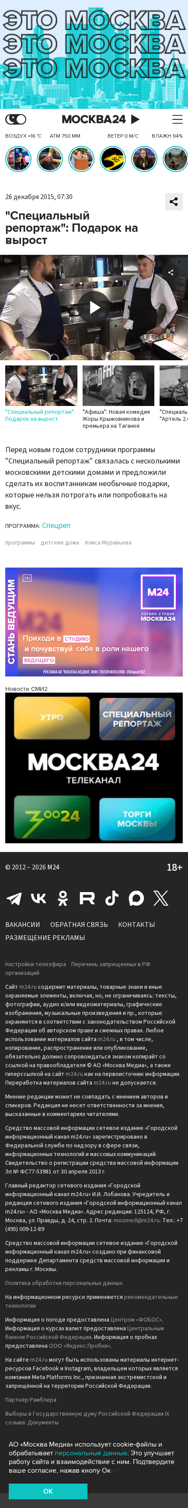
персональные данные (91, 1453)
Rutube (87, 898)
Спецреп (56, 525)
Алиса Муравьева (108, 543)
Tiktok (112, 898)
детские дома (60, 543)
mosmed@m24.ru (137, 1220)
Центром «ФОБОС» (136, 1319)
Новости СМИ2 (26, 689)
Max (136, 898)
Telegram (14, 898)
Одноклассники (63, 898)
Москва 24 (94, 120)
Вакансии (22, 925)
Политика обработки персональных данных (63, 1283)
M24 (53, 867)
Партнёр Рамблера (30, 1400)
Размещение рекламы (45, 938)
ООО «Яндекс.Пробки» (79, 1346)
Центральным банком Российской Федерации (84, 1333)
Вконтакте (38, 898)
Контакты (136, 925)
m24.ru (28, 987)
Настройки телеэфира (35, 964)
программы (20, 543)
